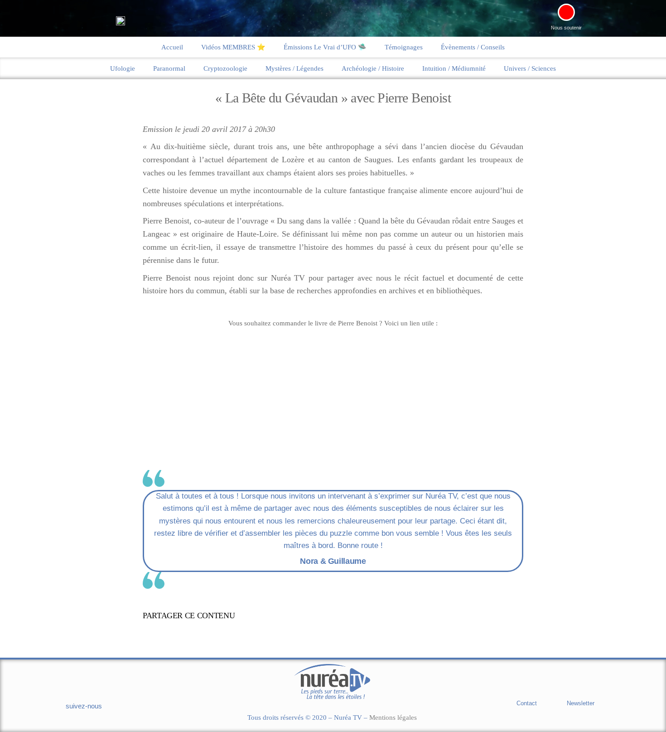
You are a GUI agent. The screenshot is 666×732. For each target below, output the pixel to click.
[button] (339, 617)
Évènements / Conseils (473, 47)
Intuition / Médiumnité (454, 68)
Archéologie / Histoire (373, 68)
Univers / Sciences (530, 68)
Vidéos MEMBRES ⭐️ (233, 47)
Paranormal (169, 68)
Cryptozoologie (225, 68)
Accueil (172, 47)
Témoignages (404, 47)
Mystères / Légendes (294, 68)
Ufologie (122, 68)
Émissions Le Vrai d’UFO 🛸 (325, 47)
